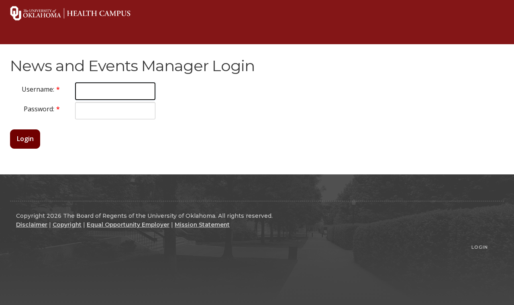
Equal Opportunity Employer (128, 224)
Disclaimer (31, 224)
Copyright (67, 224)
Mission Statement (202, 224)
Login (25, 138)
